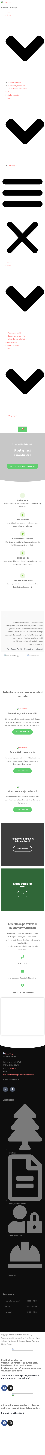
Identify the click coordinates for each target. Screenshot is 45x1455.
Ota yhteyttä (12, 165)
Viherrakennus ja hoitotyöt (17, 89)
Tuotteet (9, 12)
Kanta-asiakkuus (11, 92)
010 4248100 (12, 1068)
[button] (22, 215)
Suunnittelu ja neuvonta (16, 86)
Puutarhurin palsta (12, 95)
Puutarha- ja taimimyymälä (22, 713)
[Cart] (22, 429)
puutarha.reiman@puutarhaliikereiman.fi (18, 1075)
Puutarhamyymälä (14, 83)
